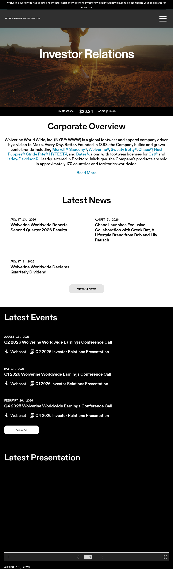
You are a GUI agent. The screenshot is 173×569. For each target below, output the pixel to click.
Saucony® (78, 149)
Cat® (153, 154)
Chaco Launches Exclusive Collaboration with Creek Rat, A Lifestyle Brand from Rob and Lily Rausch (126, 232)
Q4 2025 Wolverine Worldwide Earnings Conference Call (58, 405)
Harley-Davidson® (21, 159)
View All (21, 430)
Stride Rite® (36, 154)
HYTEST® (58, 154)
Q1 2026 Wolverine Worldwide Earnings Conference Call (57, 374)
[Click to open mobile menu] (163, 19)
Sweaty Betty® (124, 149)
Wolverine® (99, 149)
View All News (86, 289)
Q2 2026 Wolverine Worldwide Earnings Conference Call (58, 342)
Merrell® (60, 149)
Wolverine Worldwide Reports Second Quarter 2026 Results (39, 227)
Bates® (82, 154)
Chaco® (145, 149)
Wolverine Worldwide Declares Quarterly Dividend (40, 269)
